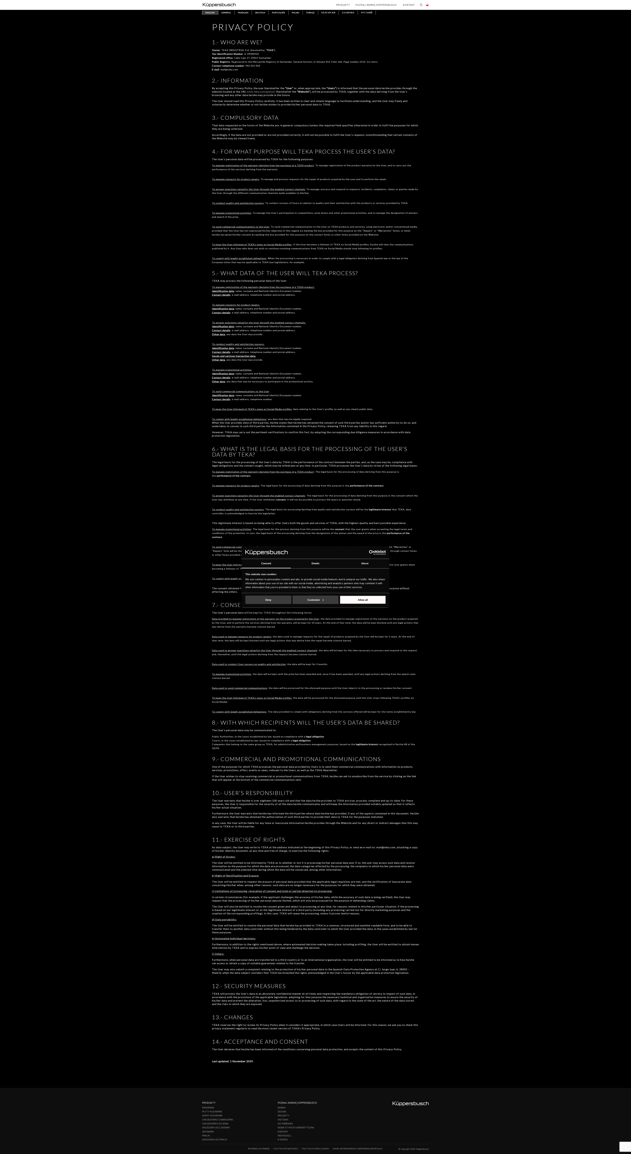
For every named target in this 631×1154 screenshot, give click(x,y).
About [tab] (364, 563)
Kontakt (283, 1131)
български (328, 12)
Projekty (283, 1115)
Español (226, 12)
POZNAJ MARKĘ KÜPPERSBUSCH (376, 5)
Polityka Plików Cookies (315, 1148)
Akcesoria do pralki (214, 1139)
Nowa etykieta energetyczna (296, 1127)
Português (278, 12)
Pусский (366, 12)
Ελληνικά (348, 12)
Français (243, 12)
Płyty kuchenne (212, 1111)
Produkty (343, 5)
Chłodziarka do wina (215, 1123)
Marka (282, 1107)
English (210, 12)
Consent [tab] (266, 563)
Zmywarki (208, 1131)
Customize (313, 599)
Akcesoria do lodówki (216, 1127)
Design (282, 1111)
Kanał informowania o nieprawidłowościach (357, 1148)
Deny (268, 599)
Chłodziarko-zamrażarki (217, 1119)
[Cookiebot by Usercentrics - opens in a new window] (371, 552)
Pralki (206, 1135)
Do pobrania (285, 1123)
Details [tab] (316, 563)
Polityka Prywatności (285, 1148)
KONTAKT (409, 5)
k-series (283, 1139)
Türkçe (310, 12)
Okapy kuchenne (212, 1115)
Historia (283, 1119)
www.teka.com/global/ (261, 91)
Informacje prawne (259, 1148)
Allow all (363, 599)
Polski (295, 12)
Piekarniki (208, 1107)
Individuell (285, 1135)
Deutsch (260, 12)
